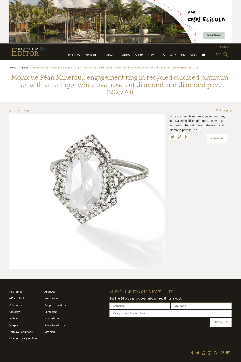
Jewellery (72, 55)
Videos (196, 55)
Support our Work (55, 305)
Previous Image (21, 110)
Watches (91, 55)
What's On (177, 55)
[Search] (225, 54)
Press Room (51, 298)
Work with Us (52, 318)
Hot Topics (15, 291)
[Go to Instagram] (209, 353)
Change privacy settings (23, 338)
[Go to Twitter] (198, 353)
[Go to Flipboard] (228, 352)
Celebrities (15, 305)
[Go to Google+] (216, 353)
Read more (217, 138)
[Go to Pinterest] (222, 353)
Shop (139, 55)
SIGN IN (224, 46)
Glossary (14, 311)
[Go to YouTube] (203, 353)
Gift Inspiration (18, 298)
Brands (124, 55)
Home (12, 67)
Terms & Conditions (21, 331)
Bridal (108, 55)
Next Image (222, 110)
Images (24, 67)
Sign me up (221, 322)
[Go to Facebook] (192, 353)
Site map (49, 331)
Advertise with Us (54, 325)
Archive (13, 318)
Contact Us (50, 311)
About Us (49, 291)
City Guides (156, 55)
